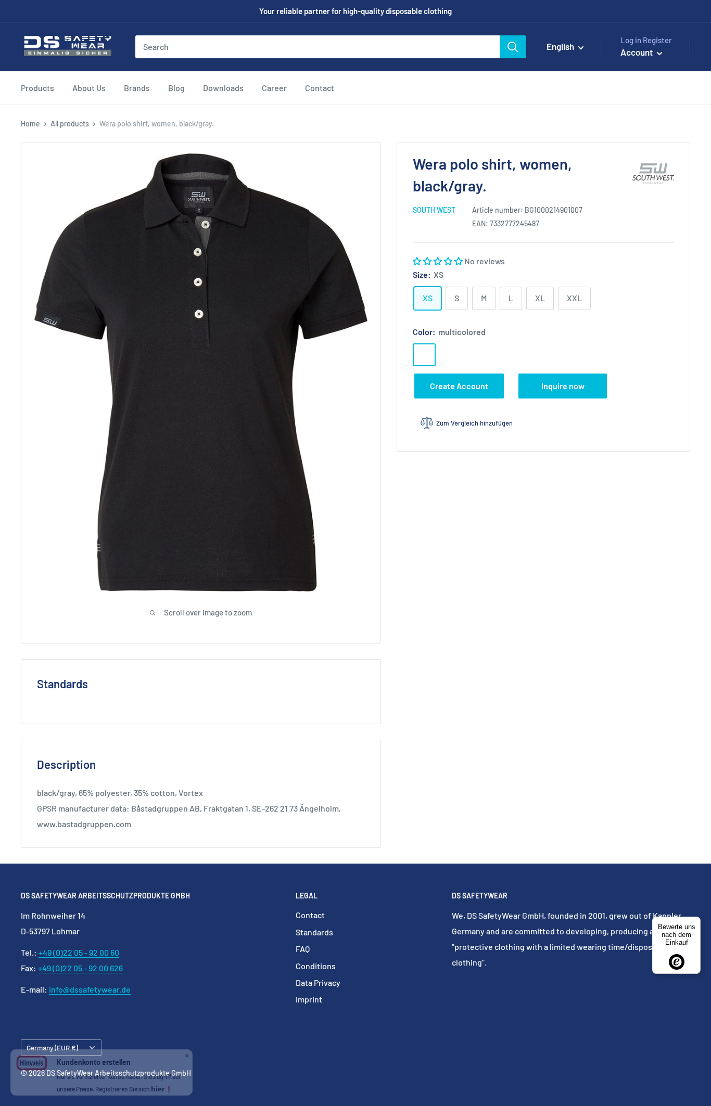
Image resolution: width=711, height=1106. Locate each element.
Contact (319, 88)
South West (434, 209)
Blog (176, 88)
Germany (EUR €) (52, 1047)
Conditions (316, 966)
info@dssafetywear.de (90, 989)
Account (637, 52)
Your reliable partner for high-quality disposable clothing (355, 11)
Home (30, 123)
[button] (438, 260)
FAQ (303, 949)
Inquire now (563, 385)
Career (274, 88)
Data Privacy (318, 982)
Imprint (309, 999)
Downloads (223, 88)
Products (37, 88)
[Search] (513, 46)
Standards (314, 932)
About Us (89, 88)
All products (69, 123)
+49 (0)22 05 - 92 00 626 (80, 968)
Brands (137, 88)
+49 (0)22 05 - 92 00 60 (79, 952)
